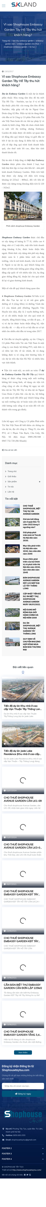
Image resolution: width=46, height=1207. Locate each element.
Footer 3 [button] (7, 1153)
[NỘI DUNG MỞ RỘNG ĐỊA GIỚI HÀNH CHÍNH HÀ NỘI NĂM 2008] (12, 612)
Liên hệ (11, 492)
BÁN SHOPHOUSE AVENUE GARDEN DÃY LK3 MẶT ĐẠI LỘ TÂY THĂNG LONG (31, 583)
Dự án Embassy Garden (13, 93)
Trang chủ (12, 471)
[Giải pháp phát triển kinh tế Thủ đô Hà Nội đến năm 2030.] (12, 535)
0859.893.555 (15, 1135)
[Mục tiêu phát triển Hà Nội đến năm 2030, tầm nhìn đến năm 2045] (12, 548)
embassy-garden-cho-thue (28, 44)
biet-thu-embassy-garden (23, 41)
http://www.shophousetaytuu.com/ (26, 1170)
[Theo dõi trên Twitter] (27, 1175)
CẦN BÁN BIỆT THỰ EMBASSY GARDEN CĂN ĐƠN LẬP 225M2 (23, 986)
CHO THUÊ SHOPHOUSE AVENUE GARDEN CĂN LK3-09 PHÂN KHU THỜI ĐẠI (23, 847)
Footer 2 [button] (7, 1148)
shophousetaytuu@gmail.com (21, 1140)
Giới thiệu (12, 476)
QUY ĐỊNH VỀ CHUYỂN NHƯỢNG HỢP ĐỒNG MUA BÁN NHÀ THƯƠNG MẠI (32, 644)
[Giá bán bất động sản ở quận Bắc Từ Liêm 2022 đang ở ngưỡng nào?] (12, 522)
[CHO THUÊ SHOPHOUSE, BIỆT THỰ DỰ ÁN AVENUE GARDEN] (12, 508)
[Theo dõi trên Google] (30, 1175)
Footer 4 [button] (7, 1159)
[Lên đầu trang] (37, 1193)
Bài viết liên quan (23, 667)
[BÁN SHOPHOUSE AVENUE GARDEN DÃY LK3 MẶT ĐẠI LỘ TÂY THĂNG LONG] (12, 580)
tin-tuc (32, 47)
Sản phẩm (12, 481)
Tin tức (11, 486)
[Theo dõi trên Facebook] (25, 1175)
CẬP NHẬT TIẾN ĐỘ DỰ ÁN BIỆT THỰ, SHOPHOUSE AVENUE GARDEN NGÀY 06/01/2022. (32, 599)
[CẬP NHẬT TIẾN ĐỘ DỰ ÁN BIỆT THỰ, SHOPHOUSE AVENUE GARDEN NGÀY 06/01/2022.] (12, 596)
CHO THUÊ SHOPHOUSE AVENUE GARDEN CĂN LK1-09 (23, 799)
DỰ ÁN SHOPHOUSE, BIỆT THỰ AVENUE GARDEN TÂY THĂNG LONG (31, 628)
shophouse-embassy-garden (15, 47)
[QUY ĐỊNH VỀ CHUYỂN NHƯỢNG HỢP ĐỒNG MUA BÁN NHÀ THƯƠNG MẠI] (12, 642)
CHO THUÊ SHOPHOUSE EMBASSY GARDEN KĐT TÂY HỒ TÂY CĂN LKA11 (21, 941)
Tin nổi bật (11, 498)
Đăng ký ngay (24, 1093)
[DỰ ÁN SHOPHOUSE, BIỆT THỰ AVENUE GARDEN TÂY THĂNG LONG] (12, 626)
